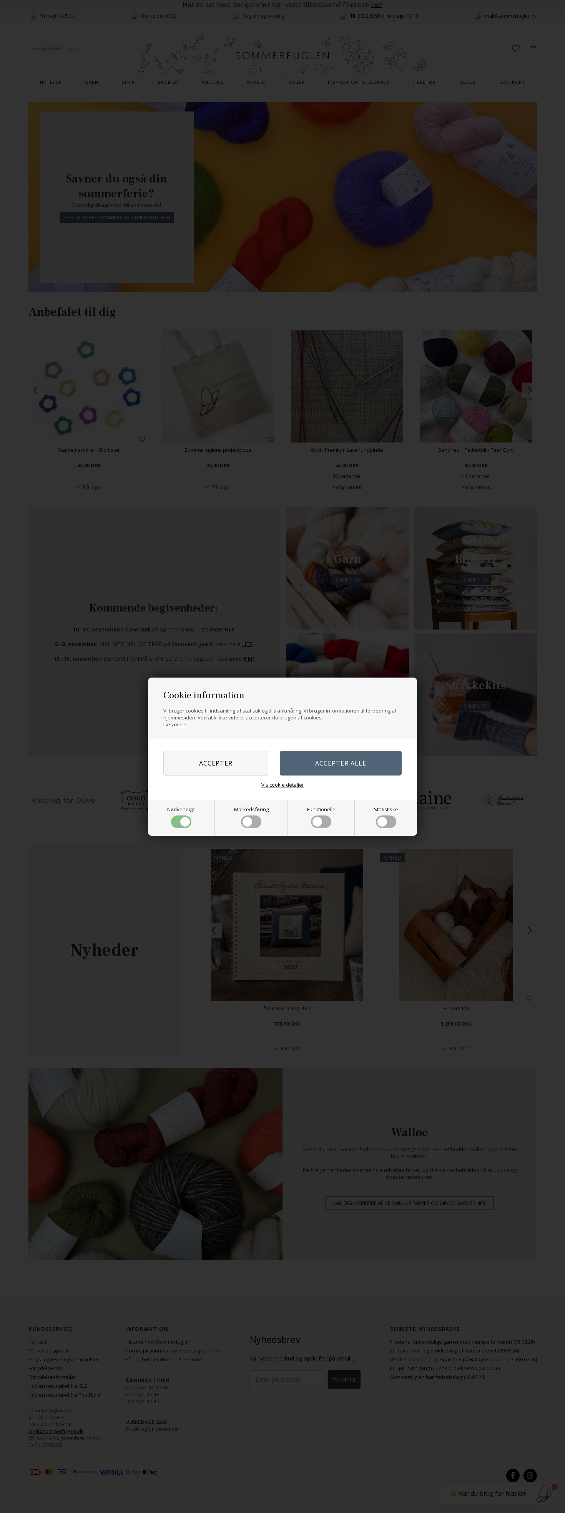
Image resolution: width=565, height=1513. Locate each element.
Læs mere (174, 724)
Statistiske (386, 809)
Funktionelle (321, 809)
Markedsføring (251, 809)
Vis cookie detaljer (282, 784)
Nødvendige (181, 809)
